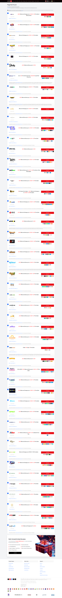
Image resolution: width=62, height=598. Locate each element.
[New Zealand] (45, 589)
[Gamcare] (9, 595)
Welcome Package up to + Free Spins (28, 24)
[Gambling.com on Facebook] (12, 583)
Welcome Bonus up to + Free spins (28, 232)
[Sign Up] (46, 1)
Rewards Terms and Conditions (44, 575)
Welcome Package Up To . (28, 525)
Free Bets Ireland (11, 566)
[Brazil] (18, 589)
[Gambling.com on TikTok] (15, 583)
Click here (8, 7)
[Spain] (53, 589)
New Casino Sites (11, 563)
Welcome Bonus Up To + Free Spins (28, 494)
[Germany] (26, 589)
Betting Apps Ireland (11, 568)
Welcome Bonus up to (29, 65)
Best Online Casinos (26, 563)
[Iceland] (31, 589)
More (22, 10)
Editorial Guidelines (42, 566)
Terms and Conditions (24, 582)
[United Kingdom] (8, 589)
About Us (41, 563)
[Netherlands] (43, 589)
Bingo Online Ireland (26, 566)
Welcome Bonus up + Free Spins (29, 97)
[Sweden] (8, 591)
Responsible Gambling (42, 571)
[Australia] (10, 589)
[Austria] (12, 589)
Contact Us (41, 568)
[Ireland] (37, 589)
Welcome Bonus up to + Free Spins (28, 117)
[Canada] (20, 589)
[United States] (10, 591)
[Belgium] (14, 589)
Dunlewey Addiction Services (19, 31)
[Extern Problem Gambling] (29, 595)
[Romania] (51, 589)
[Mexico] (41, 589)
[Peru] (49, 589)
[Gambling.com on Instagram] (13, 583)
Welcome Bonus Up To (28, 221)
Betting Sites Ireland (26, 568)
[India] (35, 589)
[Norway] (47, 589)
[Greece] (29, 589)
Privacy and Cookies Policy (32, 582)
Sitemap (41, 573)
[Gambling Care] (18, 594)
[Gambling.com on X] (8, 583)
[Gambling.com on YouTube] (10, 583)
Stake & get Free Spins (28, 347)
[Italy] (39, 589)
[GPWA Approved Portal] (52, 595)
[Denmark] (24, 589)
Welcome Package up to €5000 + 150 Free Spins (28, 452)
